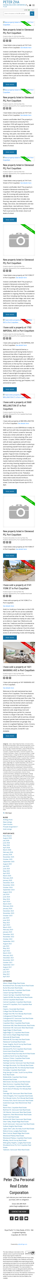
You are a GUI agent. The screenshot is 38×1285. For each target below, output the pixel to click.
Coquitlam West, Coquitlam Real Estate (16, 1023)
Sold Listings (7, 829)
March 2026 (7, 850)
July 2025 (6, 866)
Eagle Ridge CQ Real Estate (12, 1030)
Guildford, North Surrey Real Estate (12, 772)
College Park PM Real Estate (13, 1011)
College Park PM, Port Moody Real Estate (23, 755)
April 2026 (6, 848)
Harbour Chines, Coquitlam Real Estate (16, 1058)
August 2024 (7, 892)
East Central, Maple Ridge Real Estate (16, 1035)
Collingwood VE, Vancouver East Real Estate (18, 1018)
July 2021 (6, 969)
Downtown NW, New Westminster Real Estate (20, 759)
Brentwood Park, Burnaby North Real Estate (18, 986)
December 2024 (8, 883)
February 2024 (8, 906)
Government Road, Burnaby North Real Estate (23, 770)
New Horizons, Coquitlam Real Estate (16, 783)
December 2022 (8, 934)
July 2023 (6, 918)
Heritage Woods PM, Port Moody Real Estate (23, 776)
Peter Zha (11, 2)
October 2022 (7, 939)
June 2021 (6, 972)
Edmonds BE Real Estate (21, 764)
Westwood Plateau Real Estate (16, 803)
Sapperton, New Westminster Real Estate (17, 1115)
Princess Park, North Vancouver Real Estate (23, 789)
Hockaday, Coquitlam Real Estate (11, 778)
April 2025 (6, 873)
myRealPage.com (22, 1244)
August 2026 (7, 838)
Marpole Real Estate (12, 781)
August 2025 (7, 864)
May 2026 (6, 845)
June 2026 (6, 843)
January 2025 (7, 880)
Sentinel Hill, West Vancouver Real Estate (17, 1119)
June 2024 (6, 897)
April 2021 (6, 977)
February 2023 (8, 930)
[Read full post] (19, 24)
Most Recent (7, 836)
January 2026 (7, 855)
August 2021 (7, 967)
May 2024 (6, 899)
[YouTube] (26, 1218)
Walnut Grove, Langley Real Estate (12, 801)
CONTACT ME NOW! (19, 1212)
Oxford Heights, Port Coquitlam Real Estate (18, 1096)
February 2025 (8, 878)
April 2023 (6, 925)
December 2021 (8, 958)
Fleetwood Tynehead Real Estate (24, 765)
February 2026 (8, 852)
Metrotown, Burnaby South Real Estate (16, 1082)
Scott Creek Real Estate (21, 795)
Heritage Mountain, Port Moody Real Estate (18, 1065)
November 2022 (8, 937)
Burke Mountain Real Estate (24, 745)
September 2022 (8, 941)
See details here (25, 48)
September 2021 (8, 965)
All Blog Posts (8, 820)
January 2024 (7, 909)
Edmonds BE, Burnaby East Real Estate (16, 1039)
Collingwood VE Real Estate (9, 756)
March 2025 (7, 876)
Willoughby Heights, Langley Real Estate (12, 806)
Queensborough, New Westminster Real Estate (14, 790)
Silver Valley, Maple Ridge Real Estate (16, 1122)
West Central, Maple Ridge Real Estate (16, 1133)
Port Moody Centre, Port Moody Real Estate (18, 1098)
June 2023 (6, 920)
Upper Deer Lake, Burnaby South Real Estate (24, 800)
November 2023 (8, 913)
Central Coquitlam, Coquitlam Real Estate (17, 1002)
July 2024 (6, 894)
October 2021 (7, 962)
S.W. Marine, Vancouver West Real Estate (13, 794)
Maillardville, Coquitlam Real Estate (15, 1077)
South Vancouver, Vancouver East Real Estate (18, 798)
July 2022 (6, 946)
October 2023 (7, 916)
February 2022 (8, 955)
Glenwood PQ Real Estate (11, 1047)
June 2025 (6, 869)
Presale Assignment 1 (10, 827)
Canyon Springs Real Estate (26, 747)
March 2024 (7, 904)
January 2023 (7, 932)
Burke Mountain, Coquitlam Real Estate (16, 990)
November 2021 (8, 960)
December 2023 (8, 911)
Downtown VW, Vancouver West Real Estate (13, 761)
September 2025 (8, 862)
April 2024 (6, 901)
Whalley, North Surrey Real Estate (23, 805)
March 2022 (7, 953)
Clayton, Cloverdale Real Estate (22, 753)
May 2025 (6, 871)
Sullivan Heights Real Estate (12, 1126)
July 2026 (6, 840)
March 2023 (7, 927)
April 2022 (6, 951)
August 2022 (7, 944)
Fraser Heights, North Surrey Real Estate (13, 767)
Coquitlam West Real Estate (13, 758)
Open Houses (7, 824)
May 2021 (6, 974)
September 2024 (8, 890)
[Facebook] (12, 1218)
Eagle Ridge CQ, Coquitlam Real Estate (16, 762)
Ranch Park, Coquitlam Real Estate (15, 1108)
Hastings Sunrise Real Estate (21, 773)
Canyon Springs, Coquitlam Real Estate (12, 748)
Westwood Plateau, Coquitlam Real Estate (17, 1138)
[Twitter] (16, 1218)
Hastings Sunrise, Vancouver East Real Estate (18, 1063)
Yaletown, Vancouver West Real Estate (16, 1150)
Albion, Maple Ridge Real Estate (17, 744)
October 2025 (7, 859)
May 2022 (6, 948)
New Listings (7, 822)
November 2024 (8, 885)
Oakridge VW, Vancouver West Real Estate (17, 786)
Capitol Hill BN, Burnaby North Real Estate (17, 997)
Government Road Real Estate (13, 1051)
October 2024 (7, 887)
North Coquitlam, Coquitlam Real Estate (16, 1086)
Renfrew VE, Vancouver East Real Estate (24, 792)
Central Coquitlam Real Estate (20, 750)
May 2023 (6, 923)
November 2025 (8, 857)
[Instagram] (21, 1218)
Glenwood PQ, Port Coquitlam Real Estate (20, 38)
